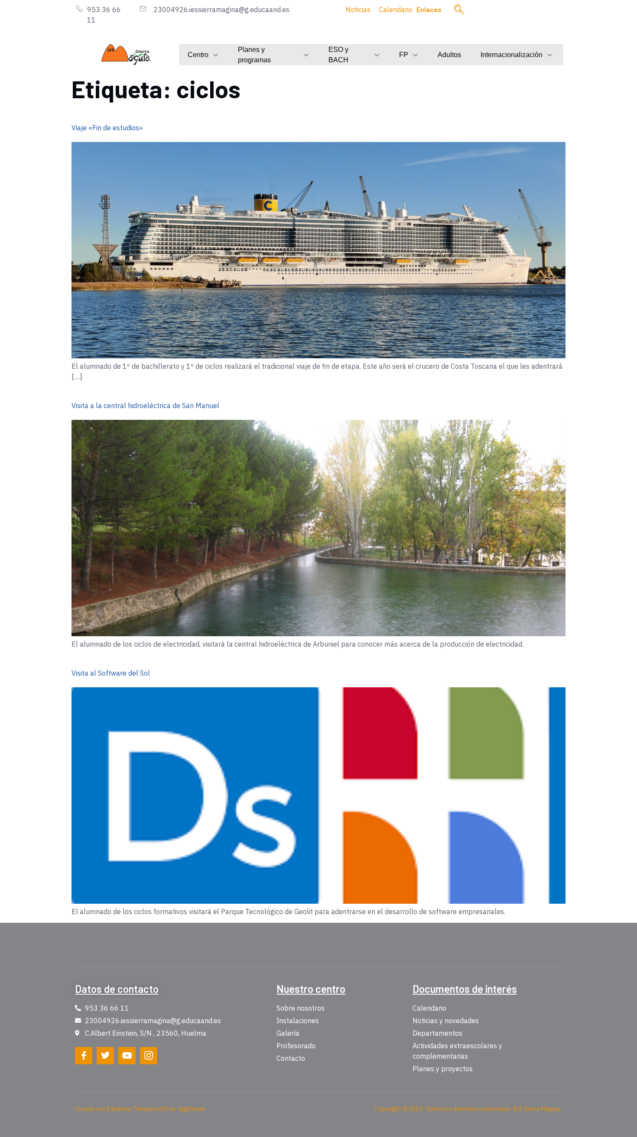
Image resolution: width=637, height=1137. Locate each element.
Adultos (449, 54)
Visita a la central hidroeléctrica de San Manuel (145, 405)
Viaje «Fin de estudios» (107, 127)
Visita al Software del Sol (111, 673)
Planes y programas (254, 54)
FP (403, 54)
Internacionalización (512, 54)
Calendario (396, 9)
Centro (198, 54)
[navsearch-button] (459, 10)
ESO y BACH (338, 54)
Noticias (357, 9)
